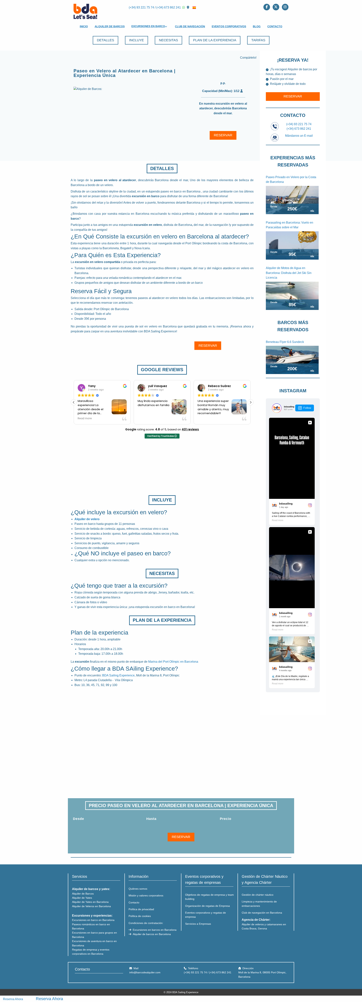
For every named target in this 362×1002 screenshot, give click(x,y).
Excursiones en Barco (148, 26)
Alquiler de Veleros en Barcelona (91, 906)
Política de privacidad (141, 909)
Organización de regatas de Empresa (207, 905)
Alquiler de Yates (82, 897)
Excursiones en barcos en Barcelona (154, 929)
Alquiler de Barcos (110, 26)
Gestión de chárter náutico (257, 894)
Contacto (274, 26)
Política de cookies (140, 916)
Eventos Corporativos (229, 26)
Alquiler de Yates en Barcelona (90, 901)
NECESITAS (168, 40)
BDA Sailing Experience (118, 675)
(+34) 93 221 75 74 (141, 7)
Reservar (293, 96)
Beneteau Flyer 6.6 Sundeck (285, 341)
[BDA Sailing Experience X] (276, 7)
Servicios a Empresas (198, 923)
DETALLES (105, 40)
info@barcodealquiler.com (144, 972)
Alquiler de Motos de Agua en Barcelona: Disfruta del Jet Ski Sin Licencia (288, 272)
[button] (250, 402)
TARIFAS (258, 40)
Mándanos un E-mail (299, 135)
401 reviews (190, 429)
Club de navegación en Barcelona (262, 912)
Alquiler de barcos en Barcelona (151, 934)
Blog (257, 26)
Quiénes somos (138, 888)
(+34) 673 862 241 (168, 7)
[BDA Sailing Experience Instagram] (285, 7)
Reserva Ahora (13, 999)
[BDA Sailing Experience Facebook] (266, 7)
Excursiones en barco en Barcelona (93, 920)
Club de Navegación (190, 26)
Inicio (84, 26)
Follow (307, 407)
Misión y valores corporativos (146, 895)
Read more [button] (85, 418)
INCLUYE (136, 40)
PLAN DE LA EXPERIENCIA (214, 40)
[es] (194, 7)
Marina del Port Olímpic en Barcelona (173, 661)
